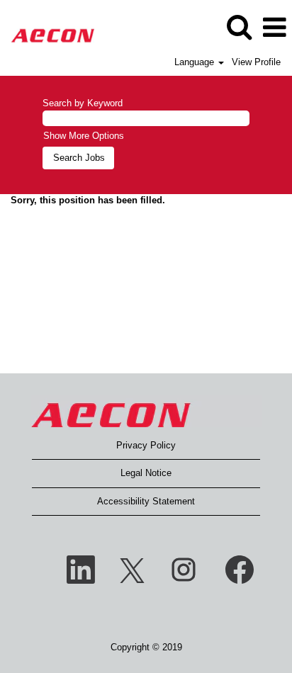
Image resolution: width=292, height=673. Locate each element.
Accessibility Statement (146, 501)
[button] (274, 27)
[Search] (239, 26)
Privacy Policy (146, 445)
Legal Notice (146, 473)
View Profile (256, 62)
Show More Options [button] (83, 135)
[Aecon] (47, 27)
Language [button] (195, 62)
